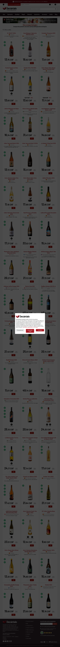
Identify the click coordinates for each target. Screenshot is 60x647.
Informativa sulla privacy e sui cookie (30, 327)
